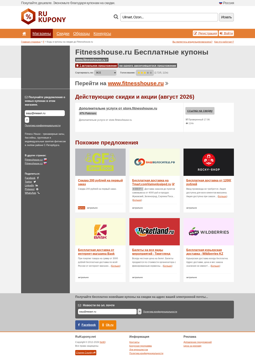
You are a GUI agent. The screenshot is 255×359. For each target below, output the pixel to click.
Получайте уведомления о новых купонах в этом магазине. (45, 100)
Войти (228, 33)
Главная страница (31, 42)
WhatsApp (30, 193)
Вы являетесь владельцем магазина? (192, 42)
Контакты (134, 342)
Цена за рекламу (192, 346)
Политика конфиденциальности (42, 125)
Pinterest (30, 189)
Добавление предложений (198, 342)
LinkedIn (29, 185)
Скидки (63, 33)
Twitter (28, 181)
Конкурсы (102, 33)
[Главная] (23, 33)
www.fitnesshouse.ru (90, 59)
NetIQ (102, 342)
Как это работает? (224, 42)
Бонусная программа (140, 346)
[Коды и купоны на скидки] (43, 24)
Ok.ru (109, 324)
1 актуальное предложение (98, 65)
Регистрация (207, 33)
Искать (226, 17)
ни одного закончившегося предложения (147, 65)
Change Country (84, 352)
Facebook (30, 178)
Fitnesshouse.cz (34, 159)
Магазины (41, 33)
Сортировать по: (84, 72)
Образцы (81, 33)
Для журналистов (138, 349)
